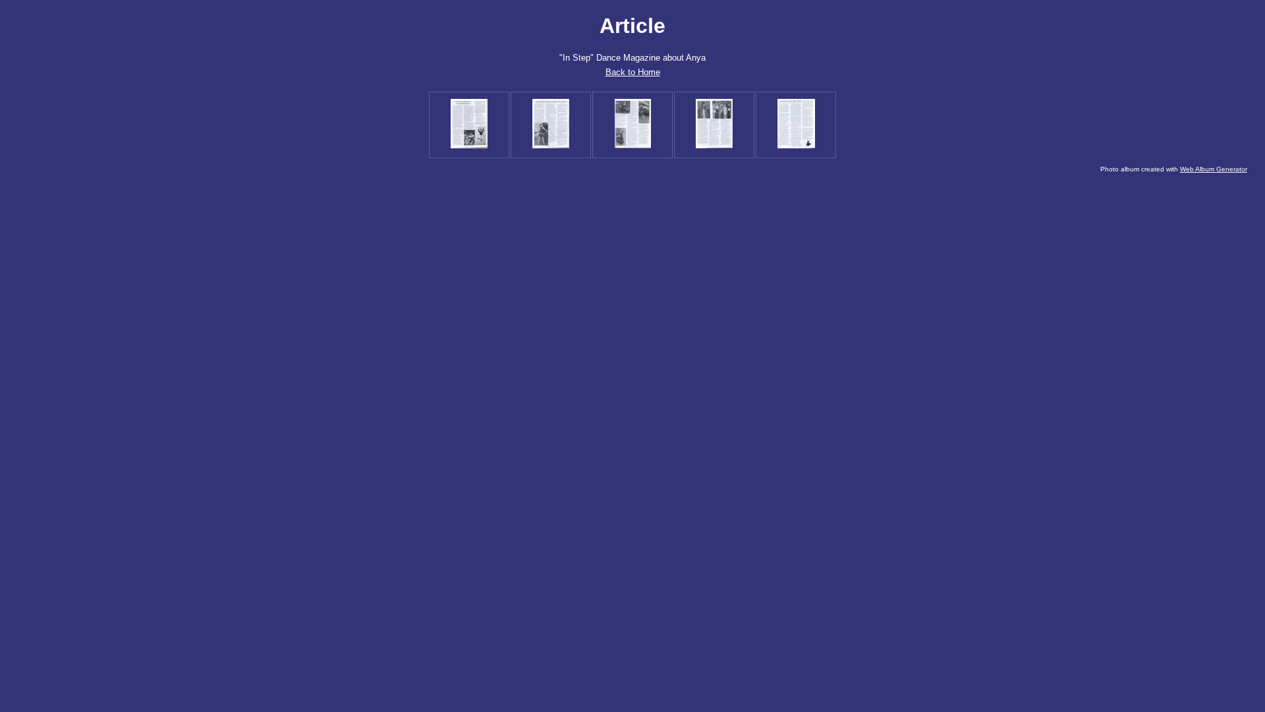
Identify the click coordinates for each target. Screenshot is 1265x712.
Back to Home (632, 72)
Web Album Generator (1213, 169)
